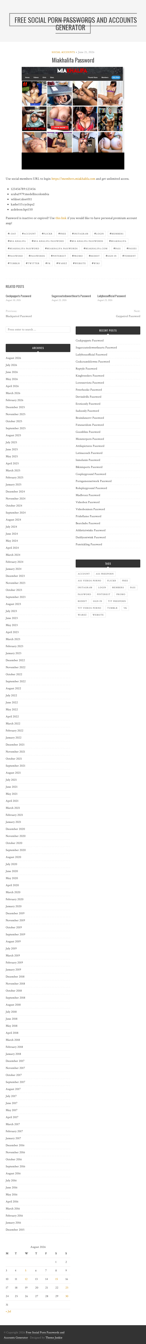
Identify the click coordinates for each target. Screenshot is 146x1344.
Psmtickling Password (89, 544)
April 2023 (12, 632)
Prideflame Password (88, 516)
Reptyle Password (86, 369)
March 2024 (13, 555)
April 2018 (12, 1033)
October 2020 (14, 843)
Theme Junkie (53, 1338)
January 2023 (13, 653)
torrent (129, 255)
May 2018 (11, 1026)
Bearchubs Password (88, 523)
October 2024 (14, 506)
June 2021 (11, 787)
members (117, 233)
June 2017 (11, 1103)
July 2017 (11, 1096)
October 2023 (14, 590)
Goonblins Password (88, 432)
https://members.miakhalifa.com (73, 179)
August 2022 (13, 688)
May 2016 (11, 1195)
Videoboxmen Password (90, 509)
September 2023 (15, 597)
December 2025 (15, 407)
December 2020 (15, 829)
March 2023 (13, 639)
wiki (96, 263)
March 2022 (13, 724)
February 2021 (14, 815)
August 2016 (13, 1173)
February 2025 (14, 478)
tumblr (14, 263)
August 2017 (13, 1089)
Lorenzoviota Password (90, 383)
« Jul (8, 1311)
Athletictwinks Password (91, 530)
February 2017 (14, 1131)
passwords (37, 255)
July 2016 (11, 1181)
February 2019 (14, 963)
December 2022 (15, 660)
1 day (12, 233)
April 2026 (12, 386)
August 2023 (13, 604)
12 (26, 1279)
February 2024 (14, 562)
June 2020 (12, 871)
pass (117, 248)
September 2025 (16, 428)
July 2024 (11, 527)
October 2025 (14, 421)
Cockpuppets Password (18, 296)
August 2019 (13, 941)
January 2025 (13, 485)
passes (132, 248)
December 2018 (15, 977)
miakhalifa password (23, 248)
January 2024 (13, 569)
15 (56, 1279)
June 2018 (11, 1019)
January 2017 (13, 1138)
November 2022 (15, 667)
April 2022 (12, 717)
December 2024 (15, 492)
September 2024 (16, 513)
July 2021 (11, 780)
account (29, 233)
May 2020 (12, 878)
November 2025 (15, 414)
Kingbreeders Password (90, 376)
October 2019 (14, 927)
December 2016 (15, 1145)
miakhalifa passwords (61, 248)
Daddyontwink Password (91, 537)
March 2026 (13, 393)
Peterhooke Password (89, 390)
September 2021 (15, 766)
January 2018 (13, 1054)
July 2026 (11, 365)
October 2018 (14, 991)
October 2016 (14, 1159)
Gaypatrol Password (128, 316)
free (62, 233)
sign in (111, 255)
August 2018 (13, 1005)
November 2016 (15, 1152)
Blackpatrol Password (19, 316)
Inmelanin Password (88, 460)
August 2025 (13, 435)
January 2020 (13, 906)
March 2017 (13, 1124)
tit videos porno (89, 608)
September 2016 (15, 1166)
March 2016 (13, 1209)
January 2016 (13, 1223)
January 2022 (13, 738)
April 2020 (12, 885)
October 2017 (14, 1075)
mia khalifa (17, 241)
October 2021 (14, 759)
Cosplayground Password (91, 474)
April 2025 (12, 463)
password (15, 255)
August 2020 (13, 857)
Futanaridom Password (90, 425)
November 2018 (15, 984)
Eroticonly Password (88, 404)
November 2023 (15, 583)
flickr (47, 233)
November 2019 (15, 920)
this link (61, 218)
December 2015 (15, 1230)
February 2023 (14, 646)
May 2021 (11, 794)
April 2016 (12, 1202)
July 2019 (11, 949)
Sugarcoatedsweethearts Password (71, 296)
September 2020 (16, 850)
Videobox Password (88, 502)
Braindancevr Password (90, 418)
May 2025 (12, 456)
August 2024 (13, 520)
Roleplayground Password (91, 488)
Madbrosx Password (88, 495)
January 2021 (13, 822)
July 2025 (11, 442)
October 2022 (14, 674)
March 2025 (13, 471)
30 (66, 1296)
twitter (33, 263)
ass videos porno (89, 580)
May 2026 (12, 379)
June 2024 (12, 534)
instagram (80, 233)
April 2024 (12, 548)
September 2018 (15, 998)
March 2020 (13, 892)
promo (77, 255)
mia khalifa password (48, 241)
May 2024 (12, 541)
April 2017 (12, 1117)
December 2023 (15, 576)
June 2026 (12, 372)
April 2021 (12, 801)
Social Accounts (63, 52)
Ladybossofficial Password (111, 296)
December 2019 (15, 913)
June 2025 (12, 449)
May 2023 (12, 625)
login (99, 233)
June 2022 (12, 702)
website (79, 263)
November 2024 (15, 499)
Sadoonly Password (87, 411)
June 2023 (12, 618)
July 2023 (11, 611)
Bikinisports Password (89, 467)
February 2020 (14, 899)
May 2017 (11, 1110)
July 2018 (11, 1012)
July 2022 (11, 695)
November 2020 (15, 836)
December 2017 (15, 1061)
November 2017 (15, 1068)
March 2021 (13, 808)
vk (48, 263)
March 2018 (13, 1040)
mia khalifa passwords (86, 241)
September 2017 (15, 1082)
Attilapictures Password (90, 446)
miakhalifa (117, 241)
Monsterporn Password (90, 439)
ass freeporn (105, 573)
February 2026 (14, 400)
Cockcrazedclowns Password (93, 362)
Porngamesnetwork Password (94, 481)
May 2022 (12, 710)
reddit (94, 255)
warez (61, 263)
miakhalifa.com (96, 248)
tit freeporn (117, 601)
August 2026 (13, 358)
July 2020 (11, 864)
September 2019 (15, 934)
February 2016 (14, 1216)
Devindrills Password (88, 397)
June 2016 (11, 1188)
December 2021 (15, 745)
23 (66, 1288)
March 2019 (13, 956)
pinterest (58, 255)
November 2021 (15, 752)
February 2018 (14, 1047)
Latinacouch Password (89, 453)
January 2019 (13, 970)
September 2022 (16, 681)
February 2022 (14, 731)
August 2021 (13, 773)
